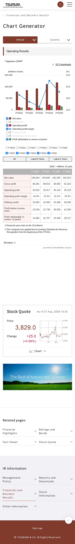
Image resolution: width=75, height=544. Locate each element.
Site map (37, 528)
